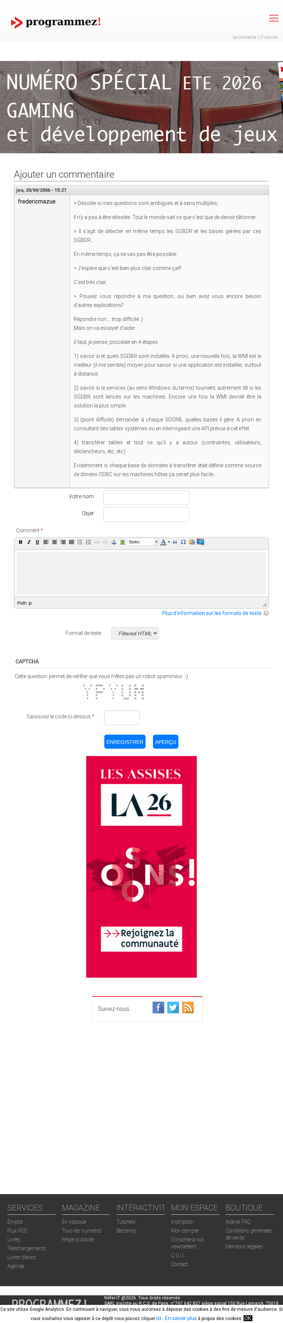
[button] (21, 542)
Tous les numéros (82, 1231)
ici (158, 1318)
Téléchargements (26, 1248)
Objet (88, 513)
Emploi (15, 1222)
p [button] (30, 603)
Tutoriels (126, 1222)
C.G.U (177, 1255)
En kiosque (74, 1222)
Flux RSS (17, 1231)
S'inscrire (268, 37)
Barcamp (126, 1231)
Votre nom (81, 496)
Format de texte (83, 633)
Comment (29, 530)
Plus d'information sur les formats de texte (212, 613)
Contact (179, 1264)
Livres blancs (21, 1257)
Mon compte (185, 1231)
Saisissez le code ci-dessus (60, 716)
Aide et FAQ (238, 1222)
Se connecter (244, 37)
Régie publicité (78, 1239)
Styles (134, 542)
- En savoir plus (179, 1318)
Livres (14, 1239)
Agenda (15, 1266)
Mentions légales (244, 1247)
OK (247, 1318)
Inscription (182, 1222)
